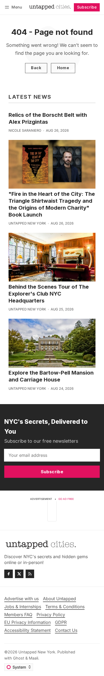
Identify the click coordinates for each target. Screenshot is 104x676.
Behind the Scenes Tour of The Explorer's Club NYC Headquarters (49, 294)
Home (63, 67)
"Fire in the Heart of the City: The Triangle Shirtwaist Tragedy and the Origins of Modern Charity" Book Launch (52, 204)
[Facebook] (8, 574)
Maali (33, 658)
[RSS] (30, 574)
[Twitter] (19, 574)
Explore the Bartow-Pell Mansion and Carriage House (51, 376)
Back (36, 67)
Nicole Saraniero (25, 130)
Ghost (18, 658)
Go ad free (66, 498)
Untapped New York (27, 223)
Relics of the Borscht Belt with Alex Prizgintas (48, 118)
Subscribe (87, 7)
